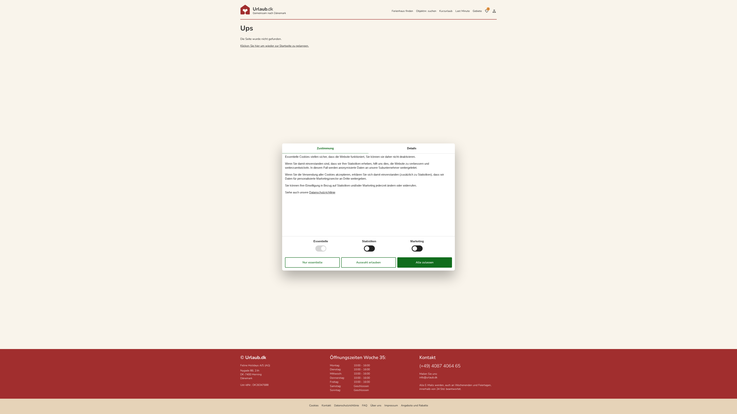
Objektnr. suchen (426, 11)
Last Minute (462, 11)
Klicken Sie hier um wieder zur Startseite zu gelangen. (274, 46)
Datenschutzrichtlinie (346, 405)
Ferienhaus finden (402, 11)
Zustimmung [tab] (325, 148)
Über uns (375, 405)
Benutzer (494, 11)
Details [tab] (411, 148)
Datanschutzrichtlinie (322, 192)
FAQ (364, 405)
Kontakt (326, 405)
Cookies (314, 405)
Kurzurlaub (445, 11)
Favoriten (488, 9)
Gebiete (477, 11)
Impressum (391, 405)
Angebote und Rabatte (414, 405)
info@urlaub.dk (428, 377)
